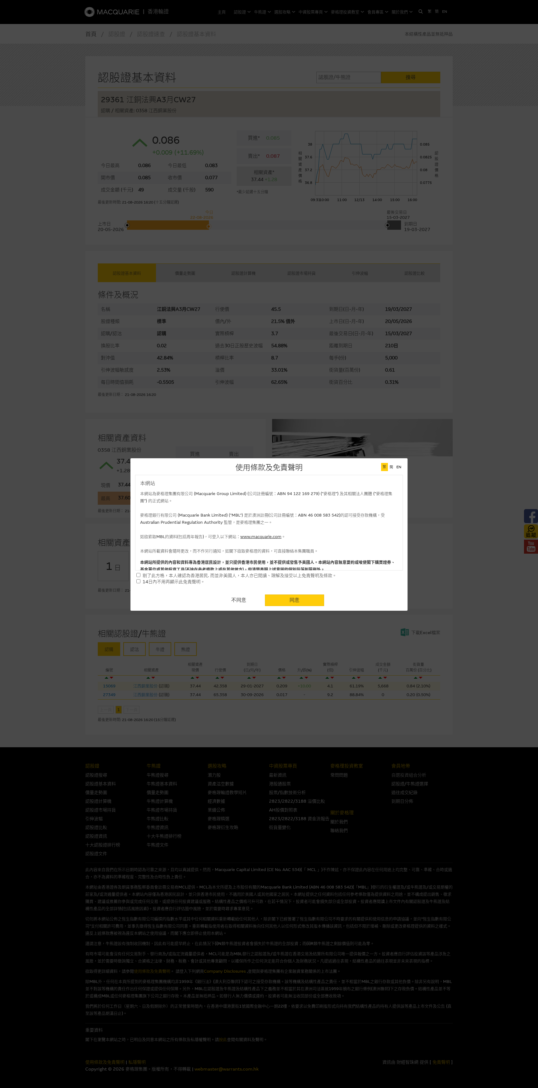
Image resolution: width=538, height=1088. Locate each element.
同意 (295, 600)
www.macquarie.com (260, 536)
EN (398, 467)
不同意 (238, 600)
